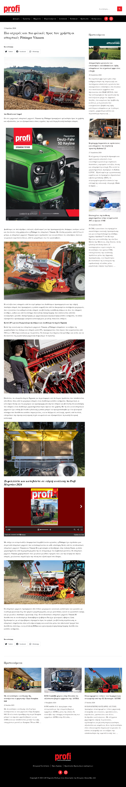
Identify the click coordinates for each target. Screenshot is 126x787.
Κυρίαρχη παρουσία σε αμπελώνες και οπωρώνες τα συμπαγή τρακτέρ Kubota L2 (104, 146)
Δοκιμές (16, 18)
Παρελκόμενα (50, 18)
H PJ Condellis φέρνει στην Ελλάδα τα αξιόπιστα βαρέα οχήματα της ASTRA (61, 697)
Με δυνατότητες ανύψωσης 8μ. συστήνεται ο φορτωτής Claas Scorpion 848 (21, 698)
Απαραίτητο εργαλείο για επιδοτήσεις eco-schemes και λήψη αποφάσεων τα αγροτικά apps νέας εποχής (104, 67)
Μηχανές (37, 18)
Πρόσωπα (85, 18)
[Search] (119, 8)
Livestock (63, 18)
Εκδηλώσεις (97, 18)
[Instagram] (111, 19)
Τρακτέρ (26, 18)
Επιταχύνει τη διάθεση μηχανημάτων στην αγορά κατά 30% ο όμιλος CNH (103, 218)
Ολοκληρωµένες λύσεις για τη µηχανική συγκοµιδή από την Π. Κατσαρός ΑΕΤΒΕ (103, 697)
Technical (73, 18)
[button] (9, 51)
